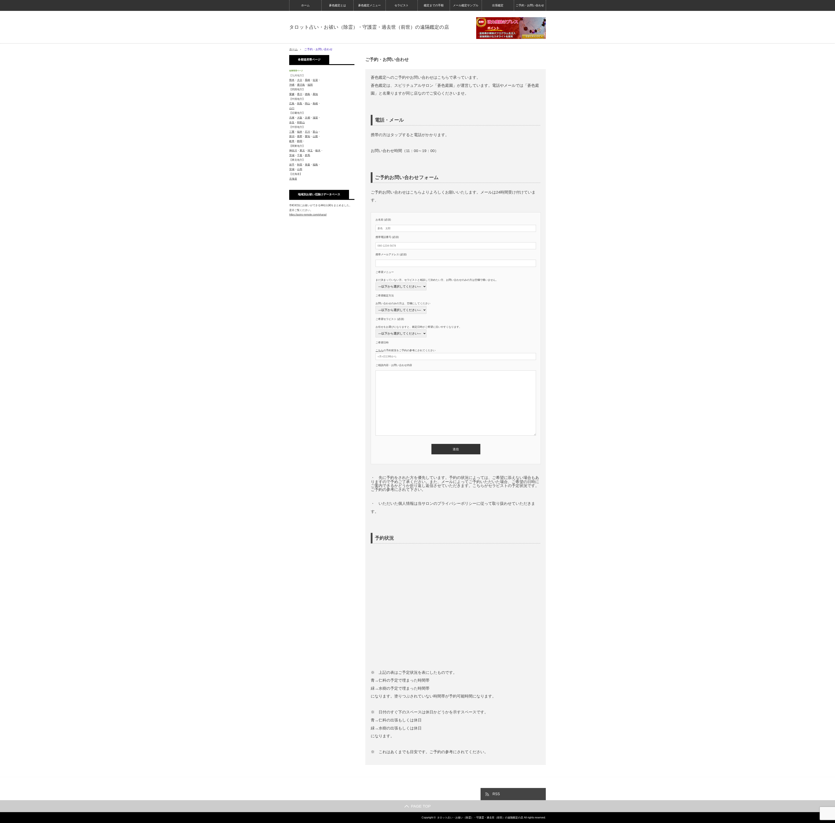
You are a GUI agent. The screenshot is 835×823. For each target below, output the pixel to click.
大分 (299, 80)
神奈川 (293, 150)
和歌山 (301, 122)
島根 (315, 103)
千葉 (299, 155)
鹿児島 (301, 84)
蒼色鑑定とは (337, 5)
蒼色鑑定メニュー (369, 5)
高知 (315, 94)
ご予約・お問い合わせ (530, 5)
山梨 (315, 136)
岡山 (307, 103)
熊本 (291, 80)
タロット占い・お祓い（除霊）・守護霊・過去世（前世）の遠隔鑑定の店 (369, 27)
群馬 (307, 155)
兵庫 (291, 117)
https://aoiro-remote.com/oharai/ (308, 214)
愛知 (307, 136)
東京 (302, 150)
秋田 (299, 164)
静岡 (299, 141)
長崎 (307, 80)
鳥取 (299, 103)
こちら (379, 350)
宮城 (291, 169)
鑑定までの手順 (434, 5)
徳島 (307, 94)
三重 (291, 131)
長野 (299, 136)
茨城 (291, 155)
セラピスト (401, 5)
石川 (307, 131)
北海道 (293, 178)
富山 (315, 131)
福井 (299, 131)
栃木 (318, 150)
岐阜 (291, 141)
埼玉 (310, 150)
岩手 (291, 164)
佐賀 (315, 80)
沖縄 (291, 84)
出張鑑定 (497, 5)
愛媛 (291, 94)
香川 (299, 94)
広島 (291, 103)
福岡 (310, 84)
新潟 (291, 136)
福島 (315, 164)
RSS (496, 794)
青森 (307, 164)
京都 (307, 117)
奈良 (291, 122)
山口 (291, 108)
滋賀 (315, 117)
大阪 (299, 117)
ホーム (305, 5)
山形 (299, 169)
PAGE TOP (421, 806)
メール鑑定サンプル (465, 5)
